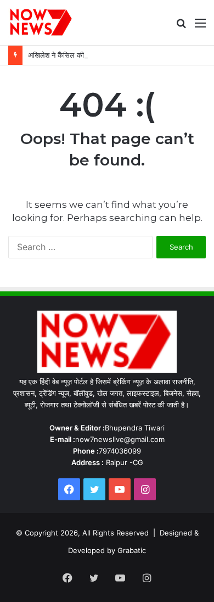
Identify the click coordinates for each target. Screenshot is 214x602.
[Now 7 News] (41, 22)
